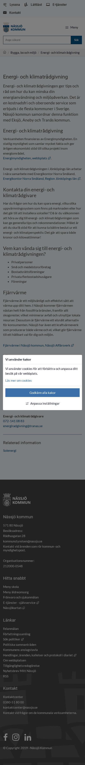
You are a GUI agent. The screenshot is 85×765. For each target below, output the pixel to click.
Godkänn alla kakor (43, 392)
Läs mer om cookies (18, 380)
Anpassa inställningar (45, 403)
